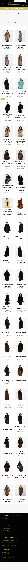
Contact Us (4, 533)
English (17, 0)
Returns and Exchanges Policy (9, 525)
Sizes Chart (4, 518)
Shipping (3, 523)
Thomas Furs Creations (10, 557)
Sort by (14, 19)
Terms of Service (5, 528)
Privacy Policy (5, 530)
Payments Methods (6, 521)
